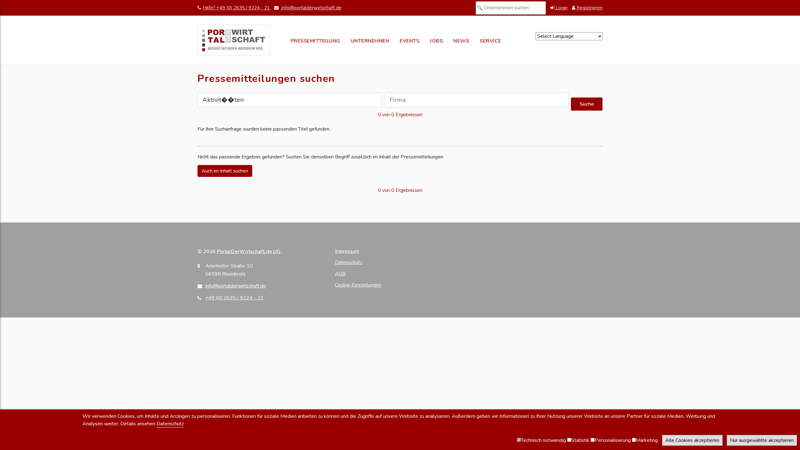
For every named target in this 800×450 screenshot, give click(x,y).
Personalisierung (613, 440)
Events (409, 41)
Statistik (580, 440)
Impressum (347, 251)
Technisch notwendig (543, 440)
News (461, 41)
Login (561, 8)
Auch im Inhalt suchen (225, 171)
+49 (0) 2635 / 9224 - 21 (234, 297)
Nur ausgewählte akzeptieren (762, 440)
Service (490, 41)
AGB (340, 273)
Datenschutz (348, 262)
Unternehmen (370, 41)
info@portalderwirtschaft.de (311, 8)
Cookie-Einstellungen (358, 285)
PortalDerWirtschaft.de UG (248, 251)
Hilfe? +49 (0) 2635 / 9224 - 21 (237, 8)
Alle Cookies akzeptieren (692, 440)
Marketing (647, 440)
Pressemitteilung (315, 41)
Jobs (436, 41)
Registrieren (588, 8)
